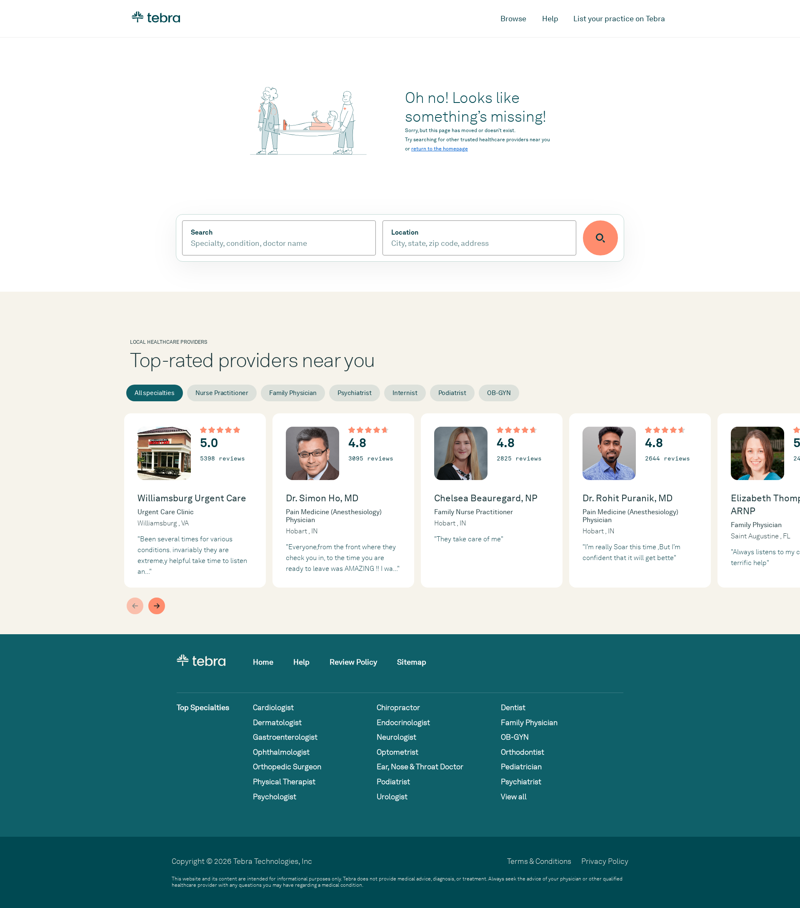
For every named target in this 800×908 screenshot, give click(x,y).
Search (201, 232)
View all (514, 796)
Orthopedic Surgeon (287, 766)
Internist (405, 393)
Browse (513, 18)
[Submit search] (600, 237)
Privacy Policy (604, 861)
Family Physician (293, 393)
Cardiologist (273, 707)
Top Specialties (203, 707)
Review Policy (353, 662)
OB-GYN (499, 393)
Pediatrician (521, 766)
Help (550, 18)
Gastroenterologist (285, 737)
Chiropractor (398, 707)
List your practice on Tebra (619, 18)
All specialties (155, 393)
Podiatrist (452, 393)
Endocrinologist (403, 722)
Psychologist (274, 796)
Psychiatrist (355, 393)
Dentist (513, 707)
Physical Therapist (284, 781)
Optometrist (397, 752)
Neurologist (396, 737)
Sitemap (411, 662)
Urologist (392, 796)
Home (263, 662)
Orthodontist (522, 752)
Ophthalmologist (281, 752)
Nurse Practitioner (221, 393)
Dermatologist (277, 722)
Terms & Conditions (539, 861)
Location (404, 232)
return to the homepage (439, 149)
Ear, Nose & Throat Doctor (420, 766)
